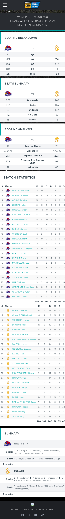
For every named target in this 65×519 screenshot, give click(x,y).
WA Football (47, 509)
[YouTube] (35, 515)
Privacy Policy (28, 509)
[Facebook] (22, 515)
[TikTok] (42, 515)
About (14, 509)
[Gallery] (32, 504)
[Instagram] (29, 515)
